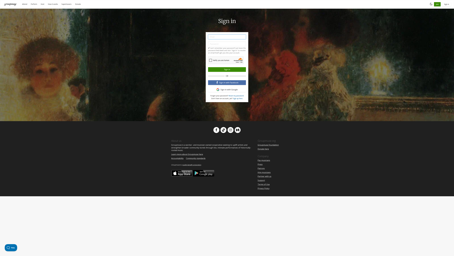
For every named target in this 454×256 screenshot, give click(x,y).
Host (42, 4)
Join (437, 4)
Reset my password (236, 96)
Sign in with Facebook (228, 82)
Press (260, 164)
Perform (34, 4)
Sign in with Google (229, 89)
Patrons (261, 168)
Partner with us (264, 176)
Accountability (177, 158)
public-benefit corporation (192, 165)
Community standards (195, 158)
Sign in (446, 4)
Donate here (263, 149)
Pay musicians (264, 160)
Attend (24, 4)
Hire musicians (264, 172)
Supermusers (66, 4)
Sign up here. (238, 98)
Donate (78, 4)
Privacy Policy (263, 188)
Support (261, 180)
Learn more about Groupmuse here (187, 154)
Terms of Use (264, 184)
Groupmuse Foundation (268, 145)
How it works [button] (53, 4)
